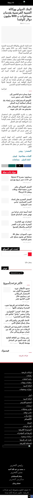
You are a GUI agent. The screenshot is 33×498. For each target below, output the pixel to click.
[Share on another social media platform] (4, 165)
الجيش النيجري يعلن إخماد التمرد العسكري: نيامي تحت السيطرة (21, 202)
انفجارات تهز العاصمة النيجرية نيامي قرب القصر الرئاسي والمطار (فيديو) (22, 224)
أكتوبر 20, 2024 (25, 301)
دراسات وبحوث (26, 436)
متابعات (29, 376)
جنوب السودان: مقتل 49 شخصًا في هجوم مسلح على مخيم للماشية (21, 236)
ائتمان (15, 156)
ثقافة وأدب (28, 416)
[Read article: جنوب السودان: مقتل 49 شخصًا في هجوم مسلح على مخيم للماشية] (5, 235)
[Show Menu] (30, 3)
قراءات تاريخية (27, 372)
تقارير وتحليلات (26, 409)
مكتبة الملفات (27, 379)
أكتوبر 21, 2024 (25, 334)
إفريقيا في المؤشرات (24, 433)
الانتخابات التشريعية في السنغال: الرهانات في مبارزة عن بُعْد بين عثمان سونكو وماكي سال (17, 329)
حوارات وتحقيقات (26, 389)
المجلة (29, 423)
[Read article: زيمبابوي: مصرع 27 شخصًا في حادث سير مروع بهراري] (5, 178)
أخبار (30, 395)
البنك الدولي (26, 160)
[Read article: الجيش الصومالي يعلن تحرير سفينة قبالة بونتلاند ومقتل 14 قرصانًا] (5, 188)
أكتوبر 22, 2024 (9, 317)
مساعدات (15, 160)
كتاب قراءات (27, 426)
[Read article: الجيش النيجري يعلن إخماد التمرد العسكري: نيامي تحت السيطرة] (5, 200)
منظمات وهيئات (26, 382)
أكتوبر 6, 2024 (8, 308)
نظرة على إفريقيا (26, 440)
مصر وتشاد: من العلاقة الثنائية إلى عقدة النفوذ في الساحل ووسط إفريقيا (18, 340)
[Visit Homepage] (22, 3)
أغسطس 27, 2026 (14, 343)
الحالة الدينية (27, 386)
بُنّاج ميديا (8, 493)
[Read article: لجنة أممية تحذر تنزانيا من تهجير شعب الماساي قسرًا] (5, 213)
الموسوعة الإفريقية (25, 430)
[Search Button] (3, 3)
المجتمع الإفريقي (26, 402)
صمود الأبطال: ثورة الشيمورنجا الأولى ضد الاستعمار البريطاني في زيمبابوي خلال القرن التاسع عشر (21, 293)
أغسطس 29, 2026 (27, 182)
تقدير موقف (27, 412)
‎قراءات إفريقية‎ (23, 355)
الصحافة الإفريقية (26, 443)
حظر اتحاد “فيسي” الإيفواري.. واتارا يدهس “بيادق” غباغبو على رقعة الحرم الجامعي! (17, 314)
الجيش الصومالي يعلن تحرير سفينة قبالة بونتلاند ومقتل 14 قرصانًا (22, 189)
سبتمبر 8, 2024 (26, 23)
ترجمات (29, 406)
